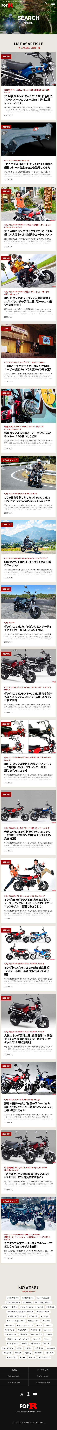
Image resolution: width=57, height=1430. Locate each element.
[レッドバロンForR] (7, 7)
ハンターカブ (37, 1334)
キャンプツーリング (26, 1325)
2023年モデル (28, 1298)
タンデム (46, 292)
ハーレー (48, 1330)
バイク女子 (29, 225)
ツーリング (36, 558)
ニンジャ (45, 1316)
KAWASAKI (23, 1330)
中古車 (47, 1344)
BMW (25, 1344)
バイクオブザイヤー (23, 362)
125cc (19, 90)
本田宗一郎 (29, 1100)
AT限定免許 (9, 1168)
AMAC (42, 362)
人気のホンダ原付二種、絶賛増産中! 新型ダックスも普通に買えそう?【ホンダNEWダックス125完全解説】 (28, 1038)
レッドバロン (8, 1348)
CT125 (49, 1334)
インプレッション (23, 896)
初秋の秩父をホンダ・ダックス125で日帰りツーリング (27, 563)
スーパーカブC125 (37, 427)
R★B (23, 1357)
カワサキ (8, 1353)
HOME (14, 1370)
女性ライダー (10, 227)
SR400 (18, 1353)
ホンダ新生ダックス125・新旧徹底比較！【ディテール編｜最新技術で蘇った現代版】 (27, 971)
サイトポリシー (14, 1383)
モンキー (39, 687)
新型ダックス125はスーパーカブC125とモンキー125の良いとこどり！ (27, 434)
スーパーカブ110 (13, 1302)
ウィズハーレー (43, 1311)
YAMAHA (46, 1237)
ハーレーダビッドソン (16, 1321)
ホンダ (7, 92)
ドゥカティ (36, 1344)
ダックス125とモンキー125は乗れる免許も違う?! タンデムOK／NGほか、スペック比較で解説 (28, 696)
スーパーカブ (45, 1357)
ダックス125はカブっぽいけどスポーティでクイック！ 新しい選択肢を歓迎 (27, 628)
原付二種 (46, 90)
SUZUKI (47, 1321)
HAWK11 (36, 1234)
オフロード (36, 1330)
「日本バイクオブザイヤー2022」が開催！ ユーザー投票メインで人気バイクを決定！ (27, 367)
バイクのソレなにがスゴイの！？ (21, 1311)
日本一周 (34, 1316)
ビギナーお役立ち (10, 1307)
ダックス (19, 687)
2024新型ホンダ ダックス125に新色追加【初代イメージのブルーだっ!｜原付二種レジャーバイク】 (28, 99)
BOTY (35, 362)
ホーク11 (28, 1234)
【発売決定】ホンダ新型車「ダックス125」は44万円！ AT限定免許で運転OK (27, 1175)
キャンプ (50, 1353)
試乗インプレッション (42, 225)
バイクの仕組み (44, 1298)
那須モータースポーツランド (18, 1339)
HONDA (28, 494)
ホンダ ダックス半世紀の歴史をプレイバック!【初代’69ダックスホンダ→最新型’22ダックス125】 (27, 767)
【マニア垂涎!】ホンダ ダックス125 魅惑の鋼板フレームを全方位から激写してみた (28, 165)
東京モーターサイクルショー (16, 1237)
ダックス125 (28, 90)
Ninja (20, 1348)
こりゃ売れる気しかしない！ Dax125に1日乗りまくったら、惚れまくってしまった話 (27, 499)
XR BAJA (10, 1325)
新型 (7, 427)
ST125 (40, 757)
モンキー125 (10, 429)
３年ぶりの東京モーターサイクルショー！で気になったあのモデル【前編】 (28, 1244)
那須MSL (51, 1307)
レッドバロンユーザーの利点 (32, 1307)
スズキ (29, 1348)
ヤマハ (39, 1237)
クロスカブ (10, 1330)
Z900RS (39, 1353)
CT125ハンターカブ (43, 1302)
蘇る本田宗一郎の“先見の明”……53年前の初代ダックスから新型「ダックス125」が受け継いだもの (28, 1106)
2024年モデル (10, 90)
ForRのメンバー (14, 1376)
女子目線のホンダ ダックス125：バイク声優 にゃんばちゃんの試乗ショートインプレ (28, 232)
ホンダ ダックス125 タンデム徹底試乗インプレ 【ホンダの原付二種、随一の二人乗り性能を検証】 (28, 301)
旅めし (28, 1353)
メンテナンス (11, 1334)
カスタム (37, 1339)
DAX (34, 757)
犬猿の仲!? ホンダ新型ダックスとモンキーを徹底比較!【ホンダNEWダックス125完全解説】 (27, 835)
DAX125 (38, 90)
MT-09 (49, 1325)
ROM (40, 1325)
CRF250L (28, 1302)
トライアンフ (13, 1344)
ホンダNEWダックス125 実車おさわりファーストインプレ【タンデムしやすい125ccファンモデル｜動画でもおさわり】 (28, 903)
